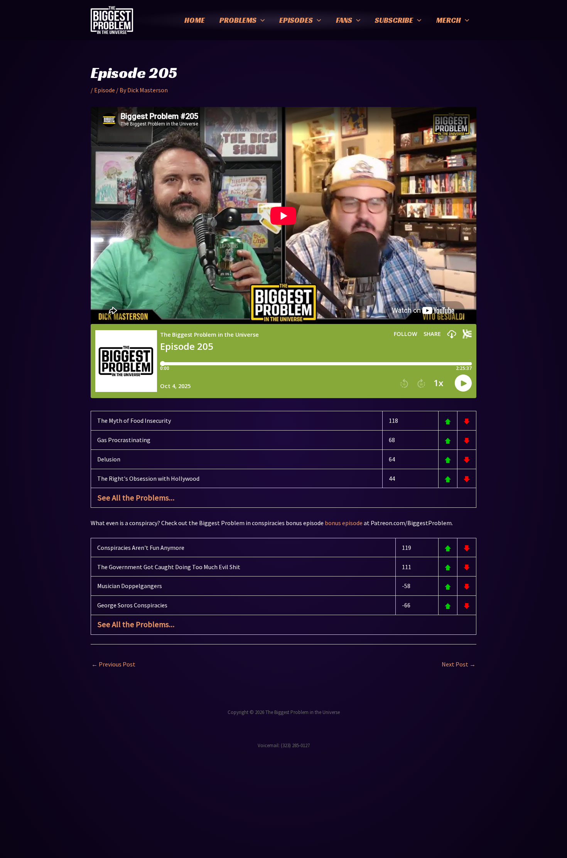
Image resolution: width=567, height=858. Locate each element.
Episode (104, 90)
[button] (260, 20)
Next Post (459, 664)
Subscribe (394, 20)
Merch (448, 20)
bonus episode (344, 523)
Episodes (296, 20)
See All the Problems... (136, 498)
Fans (344, 20)
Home (194, 20)
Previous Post (113, 664)
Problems (237, 20)
